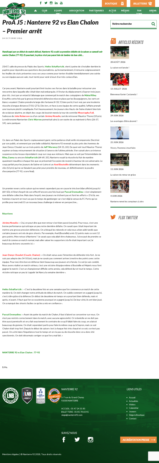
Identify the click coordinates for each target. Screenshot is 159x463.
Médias (125, 10)
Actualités (133, 401)
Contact (132, 418)
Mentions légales (10, 454)
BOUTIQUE (111, 3)
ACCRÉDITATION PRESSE (136, 439)
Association (76, 10)
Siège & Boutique (136, 415)
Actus (112, 10)
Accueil (132, 397)
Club (44, 10)
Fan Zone (139, 12)
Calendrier (134, 408)
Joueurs (132, 411)
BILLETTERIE (140, 3)
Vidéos (132, 404)
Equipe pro (58, 12)
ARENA (153, 10)
